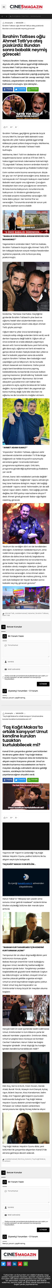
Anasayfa (9, 23)
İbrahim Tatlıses (42, 613)
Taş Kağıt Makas (38, 1159)
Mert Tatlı (6, 615)
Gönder (34, 89)
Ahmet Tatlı (9, 613)
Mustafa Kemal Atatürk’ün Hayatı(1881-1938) (29, 16)
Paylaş (9, 89)
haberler (31, 613)
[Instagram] (9, 1264)
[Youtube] (20, 1264)
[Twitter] (3, 1264)
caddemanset (21, 613)
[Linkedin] (14, 1264)
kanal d (28, 1159)
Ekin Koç (21, 1159)
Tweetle (21, 89)
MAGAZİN (19, 23)
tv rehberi (6, 1161)
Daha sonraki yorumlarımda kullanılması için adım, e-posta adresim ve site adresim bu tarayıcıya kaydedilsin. (26, 677)
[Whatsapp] (25, 1264)
